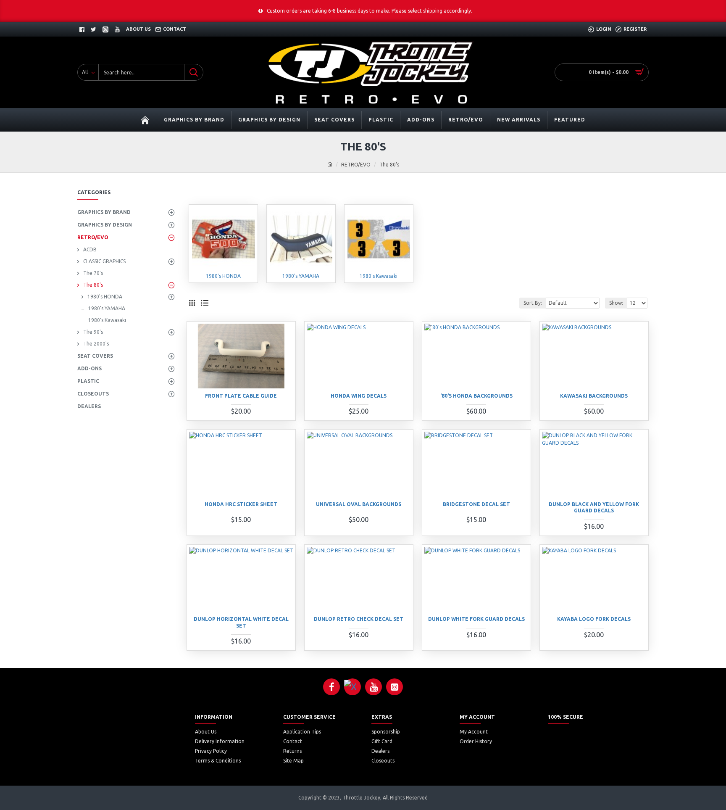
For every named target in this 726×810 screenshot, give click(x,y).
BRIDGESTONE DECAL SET (476, 504)
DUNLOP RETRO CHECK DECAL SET (358, 619)
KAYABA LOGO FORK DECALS (594, 619)
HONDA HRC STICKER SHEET (241, 504)
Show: (616, 303)
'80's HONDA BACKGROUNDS (476, 395)
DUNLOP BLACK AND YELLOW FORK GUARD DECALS (594, 507)
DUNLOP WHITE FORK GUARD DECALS (476, 619)
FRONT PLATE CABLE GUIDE (241, 395)
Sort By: (532, 303)
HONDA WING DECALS (359, 395)
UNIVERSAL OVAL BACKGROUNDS (358, 504)
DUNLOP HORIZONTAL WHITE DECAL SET (241, 622)
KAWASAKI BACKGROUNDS (594, 395)
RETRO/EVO (356, 164)
